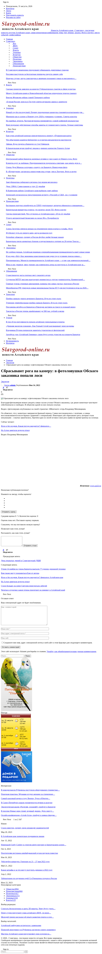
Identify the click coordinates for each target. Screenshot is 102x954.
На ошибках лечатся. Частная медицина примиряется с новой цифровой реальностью (42, 121)
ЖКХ (15, 46)
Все (14, 43)
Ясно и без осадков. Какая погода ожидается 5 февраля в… (26, 426)
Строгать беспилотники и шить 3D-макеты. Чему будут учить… (28, 909)
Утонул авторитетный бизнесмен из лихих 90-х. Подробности (32, 218)
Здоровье (16, 52)
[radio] (53, 498)
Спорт (15, 48)
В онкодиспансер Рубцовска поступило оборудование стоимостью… (30, 790)
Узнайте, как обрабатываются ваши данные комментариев (71, 651)
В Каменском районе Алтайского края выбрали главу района (32, 191)
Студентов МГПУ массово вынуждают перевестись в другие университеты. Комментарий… (45, 279)
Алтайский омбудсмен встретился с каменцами (21, 925)
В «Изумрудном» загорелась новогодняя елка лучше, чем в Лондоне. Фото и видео (41, 171)
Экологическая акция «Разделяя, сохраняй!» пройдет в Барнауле (28, 807)
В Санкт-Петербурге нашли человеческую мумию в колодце (26, 803)
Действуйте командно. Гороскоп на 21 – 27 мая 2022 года (25, 862)
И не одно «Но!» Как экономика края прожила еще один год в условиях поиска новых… (44, 256)
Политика (16, 59)
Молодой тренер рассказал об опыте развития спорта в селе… (27, 917)
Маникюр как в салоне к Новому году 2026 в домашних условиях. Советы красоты (41, 117)
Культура (16, 55)
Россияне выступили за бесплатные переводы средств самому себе (34, 74)
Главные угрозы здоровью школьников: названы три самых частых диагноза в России (42, 284)
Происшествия (19, 66)
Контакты (10, 8)
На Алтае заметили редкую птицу (15, 430)
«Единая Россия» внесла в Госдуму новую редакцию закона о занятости (36, 102)
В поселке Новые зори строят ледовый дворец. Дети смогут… (27, 811)
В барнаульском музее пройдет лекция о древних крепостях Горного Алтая (38, 148)
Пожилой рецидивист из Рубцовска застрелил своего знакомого (28, 930)
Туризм (9, 318)
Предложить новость (15, 15)
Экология (5, 381)
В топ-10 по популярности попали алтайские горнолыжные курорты (35, 322)
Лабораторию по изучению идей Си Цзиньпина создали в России (29, 878)
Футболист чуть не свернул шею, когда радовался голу (29, 233)
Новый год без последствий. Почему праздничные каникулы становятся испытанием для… (45, 112)
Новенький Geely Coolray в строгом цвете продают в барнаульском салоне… (33, 845)
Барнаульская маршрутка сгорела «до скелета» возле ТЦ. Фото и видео (36, 210)
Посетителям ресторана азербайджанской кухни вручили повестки (29, 853)
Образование (18, 64)
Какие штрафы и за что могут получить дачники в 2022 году (26, 870)
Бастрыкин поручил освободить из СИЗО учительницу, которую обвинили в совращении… (45, 205)
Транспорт (10, 294)
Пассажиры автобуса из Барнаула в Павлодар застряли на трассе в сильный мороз (40, 307)
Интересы (10, 343)
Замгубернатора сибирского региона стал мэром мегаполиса (31, 182)
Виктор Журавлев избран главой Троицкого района (28, 97)
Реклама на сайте (13, 17)
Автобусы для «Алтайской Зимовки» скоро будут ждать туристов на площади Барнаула (43, 334)
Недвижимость (12, 341)
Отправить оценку (9, 512)
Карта (8, 13)
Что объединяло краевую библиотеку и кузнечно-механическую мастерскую (38, 140)
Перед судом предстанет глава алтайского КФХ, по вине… (26, 913)
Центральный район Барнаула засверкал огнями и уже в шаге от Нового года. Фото (41, 159)
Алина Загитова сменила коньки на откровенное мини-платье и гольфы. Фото (39, 229)
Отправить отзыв (30, 546)
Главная (9, 39)
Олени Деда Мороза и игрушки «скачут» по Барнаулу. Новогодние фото (36, 167)
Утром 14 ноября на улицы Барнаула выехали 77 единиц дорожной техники (33, 569)
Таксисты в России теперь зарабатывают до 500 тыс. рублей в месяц (35, 311)
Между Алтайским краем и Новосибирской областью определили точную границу (41, 93)
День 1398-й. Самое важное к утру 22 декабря (25, 186)
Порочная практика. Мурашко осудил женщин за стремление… (28, 794)
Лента (8, 11)
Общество (17, 57)
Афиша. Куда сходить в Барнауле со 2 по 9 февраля (28, 144)
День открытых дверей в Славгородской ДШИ (21, 561)
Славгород (10, 41)
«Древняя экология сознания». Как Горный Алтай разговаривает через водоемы (40, 326)
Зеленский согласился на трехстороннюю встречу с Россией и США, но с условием (41, 195)
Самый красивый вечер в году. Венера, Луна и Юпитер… (25, 798)
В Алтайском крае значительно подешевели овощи (22, 836)
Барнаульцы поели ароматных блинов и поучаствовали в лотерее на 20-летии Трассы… (43, 241)
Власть (15, 50)
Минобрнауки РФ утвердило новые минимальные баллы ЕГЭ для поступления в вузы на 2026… (47, 288)
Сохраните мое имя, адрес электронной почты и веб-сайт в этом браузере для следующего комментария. (47, 643)
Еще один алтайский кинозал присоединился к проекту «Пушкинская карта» (39, 136)
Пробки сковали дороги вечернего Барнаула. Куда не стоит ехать (33, 299)
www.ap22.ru (95, 486)
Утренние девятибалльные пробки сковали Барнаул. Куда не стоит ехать (36, 303)
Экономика (17, 61)
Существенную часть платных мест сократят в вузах (28, 275)
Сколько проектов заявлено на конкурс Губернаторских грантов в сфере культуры (41, 89)
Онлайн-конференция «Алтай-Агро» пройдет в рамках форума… (29, 815)
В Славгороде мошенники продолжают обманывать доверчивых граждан (37, 70)
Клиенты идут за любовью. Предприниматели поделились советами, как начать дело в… (44, 163)
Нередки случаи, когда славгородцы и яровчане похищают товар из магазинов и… (41, 78)
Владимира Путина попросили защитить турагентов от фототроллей (35, 330)
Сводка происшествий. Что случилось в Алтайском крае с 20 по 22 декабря (38, 214)
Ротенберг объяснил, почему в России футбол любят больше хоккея (35, 237)
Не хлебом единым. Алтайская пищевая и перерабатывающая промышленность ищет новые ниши (48, 252)
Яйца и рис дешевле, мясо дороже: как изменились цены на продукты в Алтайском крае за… (45, 265)
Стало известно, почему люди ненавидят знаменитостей (25, 828)
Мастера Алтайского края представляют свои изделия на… (26, 934)
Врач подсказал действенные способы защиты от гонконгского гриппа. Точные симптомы (44, 125)
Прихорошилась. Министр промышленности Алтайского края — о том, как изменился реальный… (48, 260)
